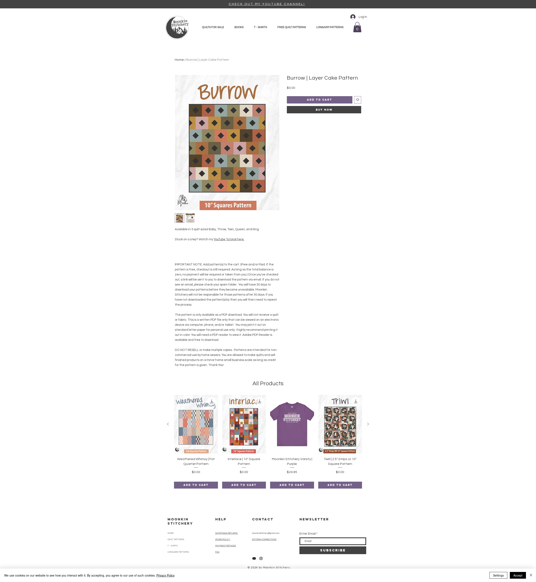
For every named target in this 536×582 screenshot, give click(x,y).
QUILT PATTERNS (176, 539)
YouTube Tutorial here (229, 239)
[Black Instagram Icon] (261, 558)
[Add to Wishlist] (357, 99)
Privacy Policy (165, 575)
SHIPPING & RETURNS (226, 533)
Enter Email (307, 533)
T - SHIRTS (173, 545)
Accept (517, 575)
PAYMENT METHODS (225, 546)
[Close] (530, 575)
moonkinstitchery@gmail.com (265, 533)
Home (179, 59)
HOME (171, 533)
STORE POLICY (222, 539)
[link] (357, 27)
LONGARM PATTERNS (178, 552)
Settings (498, 575)
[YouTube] (254, 558)
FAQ (217, 552)
